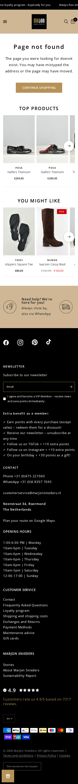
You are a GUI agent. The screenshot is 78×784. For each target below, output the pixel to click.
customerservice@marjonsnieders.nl (32, 493)
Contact (9, 599)
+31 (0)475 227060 (29, 476)
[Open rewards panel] (8, 776)
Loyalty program (16, 610)
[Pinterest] (38, 342)
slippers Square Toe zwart (19, 264)
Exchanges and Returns (21, 622)
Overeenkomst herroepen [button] (22, 766)
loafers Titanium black (18, 172)
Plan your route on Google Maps (29, 520)
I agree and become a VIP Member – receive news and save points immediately (39, 398)
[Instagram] (24, 342)
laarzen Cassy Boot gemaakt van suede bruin (52, 264)
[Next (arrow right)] (69, 146)
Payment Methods (17, 627)
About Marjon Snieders (21, 670)
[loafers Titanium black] (19, 139)
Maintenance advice (19, 633)
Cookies (64, 755)
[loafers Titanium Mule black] (52, 139)
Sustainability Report (19, 675)
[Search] (66, 22)
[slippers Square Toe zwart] (19, 231)
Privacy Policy (46, 755)
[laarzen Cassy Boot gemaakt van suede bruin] (52, 231)
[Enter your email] (71, 387)
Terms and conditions (18, 755)
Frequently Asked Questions (25, 605)
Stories (8, 665)
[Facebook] (9, 342)
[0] (72, 22)
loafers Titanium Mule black (52, 172)
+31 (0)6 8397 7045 (36, 482)
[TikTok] (52, 342)
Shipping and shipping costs (25, 616)
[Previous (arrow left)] (9, 146)
